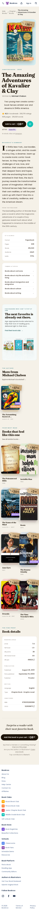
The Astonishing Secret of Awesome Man (9, 416)
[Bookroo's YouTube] (14, 896)
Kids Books (4, 12)
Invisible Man (26, 479)
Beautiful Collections (10, 833)
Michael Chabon (19, 96)
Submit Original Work (10, 885)
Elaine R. (27, 755)
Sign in (28, 3)
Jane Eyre (6, 568)
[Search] (36, 3)
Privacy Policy (33, 907)
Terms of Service (19, 907)
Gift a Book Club (8, 819)
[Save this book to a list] (30, 124)
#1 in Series (16, 514)
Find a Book (6, 864)
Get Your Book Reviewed (11, 881)
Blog (3, 778)
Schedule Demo (8, 851)
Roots (22, 525)
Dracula (5, 614)
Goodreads (13, 114)
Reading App (7, 868)
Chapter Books (12, 12)
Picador (31, 678)
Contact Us (6, 788)
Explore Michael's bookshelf (14, 380)
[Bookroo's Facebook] (8, 896)
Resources (6, 855)
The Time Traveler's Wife (27, 615)
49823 (30, 660)
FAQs (4, 781)
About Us (5, 774)
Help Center (6, 784)
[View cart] (21, 3)
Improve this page (19, 747)
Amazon (18, 134)
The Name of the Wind (9, 523)
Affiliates (5, 791)
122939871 (29, 706)
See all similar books (11, 439)
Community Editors (9, 871)
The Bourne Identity (25, 571)
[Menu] (3, 3)
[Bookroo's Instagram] (3, 896)
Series (18, 403)
